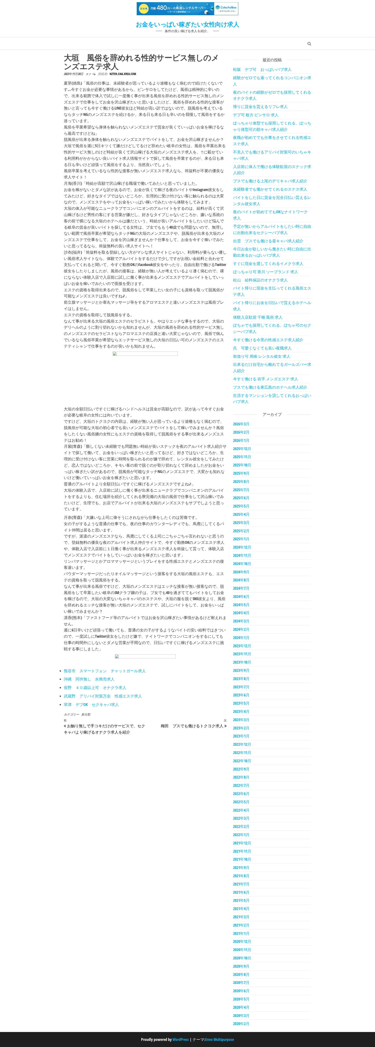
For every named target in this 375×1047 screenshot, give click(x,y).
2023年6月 (241, 694)
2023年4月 (241, 711)
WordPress (181, 1039)
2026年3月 (241, 423)
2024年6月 (241, 596)
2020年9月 (241, 966)
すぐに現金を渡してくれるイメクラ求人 (268, 263)
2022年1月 (241, 834)
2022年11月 (242, 752)
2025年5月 (241, 506)
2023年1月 (241, 736)
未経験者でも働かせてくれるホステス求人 (270, 189)
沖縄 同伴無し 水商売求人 (89, 679)
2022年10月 (242, 760)
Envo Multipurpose (219, 1039)
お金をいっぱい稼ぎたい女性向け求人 (187, 24)
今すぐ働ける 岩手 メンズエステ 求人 (265, 378)
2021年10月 (242, 859)
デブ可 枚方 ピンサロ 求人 (256, 114)
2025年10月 (242, 465)
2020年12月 (242, 941)
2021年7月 (241, 884)
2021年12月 (242, 843)
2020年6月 (241, 990)
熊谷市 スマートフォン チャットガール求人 (105, 670)
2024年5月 (241, 604)
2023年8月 (241, 678)
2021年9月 (241, 867)
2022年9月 (241, 769)
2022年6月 (241, 793)
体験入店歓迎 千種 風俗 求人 (258, 317)
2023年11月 (242, 653)
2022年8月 (241, 777)
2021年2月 (241, 925)
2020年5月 (241, 999)
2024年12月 (242, 547)
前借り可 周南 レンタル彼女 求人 (261, 356)
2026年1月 (241, 440)
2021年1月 (241, 933)
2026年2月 (241, 432)
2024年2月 (241, 629)
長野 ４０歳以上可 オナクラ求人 (95, 687)
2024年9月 (241, 571)
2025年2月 (241, 530)
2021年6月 (241, 892)
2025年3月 (241, 522)
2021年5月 (241, 900)
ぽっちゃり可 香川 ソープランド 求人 (265, 271)
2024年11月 (242, 555)
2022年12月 (242, 744)
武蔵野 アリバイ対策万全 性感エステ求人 (103, 696)
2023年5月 (241, 703)
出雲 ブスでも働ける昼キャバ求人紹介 (268, 240)
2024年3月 (241, 621)
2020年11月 (242, 949)
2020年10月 (242, 957)
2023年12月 (242, 645)
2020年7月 (241, 982)
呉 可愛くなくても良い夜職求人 (262, 348)
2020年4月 (241, 1007)
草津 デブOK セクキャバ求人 (91, 704)
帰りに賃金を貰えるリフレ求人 (260, 106)
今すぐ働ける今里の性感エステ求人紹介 (268, 339)
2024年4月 (241, 612)
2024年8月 (241, 580)
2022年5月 (241, 801)
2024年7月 (241, 588)
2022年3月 (241, 818)
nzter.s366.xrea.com (123, 74)
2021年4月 (241, 908)
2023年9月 (241, 670)
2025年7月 (241, 489)
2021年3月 (241, 916)
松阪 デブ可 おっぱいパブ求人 (262, 69)
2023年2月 (241, 728)
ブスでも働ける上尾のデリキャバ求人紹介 (270, 180)
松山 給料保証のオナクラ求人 (260, 280)
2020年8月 (241, 974)
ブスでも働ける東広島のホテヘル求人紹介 (270, 387)
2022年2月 (241, 826)
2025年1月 (241, 538)
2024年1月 (241, 637)
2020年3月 (241, 1015)
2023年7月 (241, 686)
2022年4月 (241, 810)
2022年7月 (241, 785)
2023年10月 (242, 662)
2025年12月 (242, 448)
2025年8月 (241, 481)
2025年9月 (241, 473)
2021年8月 (241, 875)
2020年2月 (241, 1023)
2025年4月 (241, 514)
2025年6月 (241, 497)
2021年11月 (242, 851)
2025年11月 (242, 456)
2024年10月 (242, 563)
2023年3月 (241, 719)
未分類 (85, 714)
